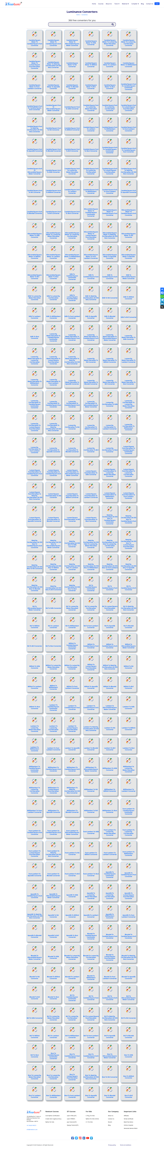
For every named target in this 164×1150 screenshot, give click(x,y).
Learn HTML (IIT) (71, 1115)
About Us (109, 4)
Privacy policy (112, 1145)
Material (125, 4)
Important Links (130, 1111)
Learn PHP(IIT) (71, 1119)
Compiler (134, 4)
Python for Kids (49, 1122)
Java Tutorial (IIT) (72, 1122)
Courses (100, 4)
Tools (116, 4)
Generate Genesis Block (130, 1128)
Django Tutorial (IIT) (72, 1125)
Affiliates (126, 1115)
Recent (110, 1122)
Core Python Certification (52, 1115)
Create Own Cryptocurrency (53, 1119)
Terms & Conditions (125, 1145)
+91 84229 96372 (31, 1125)
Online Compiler (128, 1125)
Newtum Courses (52, 1111)
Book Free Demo (128, 1122)
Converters (84, 14)
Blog (142, 4)
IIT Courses (71, 1111)
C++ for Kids (89, 1122)
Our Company (113, 1111)
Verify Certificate (128, 1119)
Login (157, 3)
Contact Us (149, 4)
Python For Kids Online (92, 1119)
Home (94, 4)
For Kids (89, 1111)
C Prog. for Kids (90, 1115)
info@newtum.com (32, 1129)
